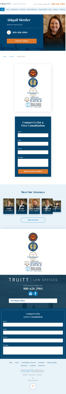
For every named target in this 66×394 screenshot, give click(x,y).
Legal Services (14, 9)
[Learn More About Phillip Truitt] (21, 199)
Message (20, 157)
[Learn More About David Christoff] (47, 199)
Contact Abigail (21, 41)
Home (2, 9)
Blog (50, 9)
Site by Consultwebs (33, 380)
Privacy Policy (32, 374)
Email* (19, 140)
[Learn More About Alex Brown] (34, 199)
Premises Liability (43, 9)
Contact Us (62, 9)
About (7, 9)
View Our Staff (33, 220)
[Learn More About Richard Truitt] (8, 199)
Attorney (11, 56)
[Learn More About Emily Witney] (57, 201)
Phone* (20, 149)
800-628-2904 (58, 4)
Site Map (25, 374)
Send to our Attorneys (33, 171)
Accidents (22, 9)
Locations (55, 9)
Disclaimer (39, 374)
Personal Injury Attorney (28, 362)
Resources (24, 365)
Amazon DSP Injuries (32, 9)
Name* (20, 132)
